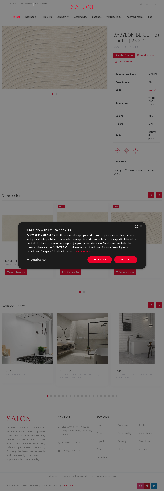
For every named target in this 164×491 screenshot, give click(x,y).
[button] (36, 259)
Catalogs (97, 16)
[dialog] (82, 245)
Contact (12, 3)
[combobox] (136, 226)
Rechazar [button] (100, 259)
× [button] (141, 226)
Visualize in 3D (114, 16)
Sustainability (80, 16)
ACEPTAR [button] (125, 259)
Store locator (41, 3)
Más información (84, 251)
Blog (149, 16)
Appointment (25, 3)
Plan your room (134, 16)
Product (16, 16)
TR (146, 4)
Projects (47, 16)
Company (61, 16)
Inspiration (30, 16)
